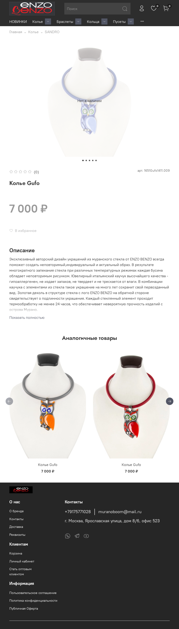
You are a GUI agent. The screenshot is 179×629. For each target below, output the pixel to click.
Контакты (16, 519)
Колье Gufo (47, 464)
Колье (37, 21)
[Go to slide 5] (96, 160)
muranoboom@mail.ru (119, 511)
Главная (15, 31)
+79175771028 (78, 511)
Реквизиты (17, 535)
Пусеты (119, 21)
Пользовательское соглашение (33, 593)
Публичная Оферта (23, 608)
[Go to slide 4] (92, 160)
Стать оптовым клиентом (20, 571)
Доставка (16, 527)
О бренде (16, 511)
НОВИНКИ (18, 21)
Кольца (93, 21)
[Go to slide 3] (89, 160)
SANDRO (52, 31)
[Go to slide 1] (83, 160)
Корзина (15, 553)
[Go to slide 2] (86, 160)
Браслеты (65, 21)
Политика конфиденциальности (33, 600)
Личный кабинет (21, 561)
